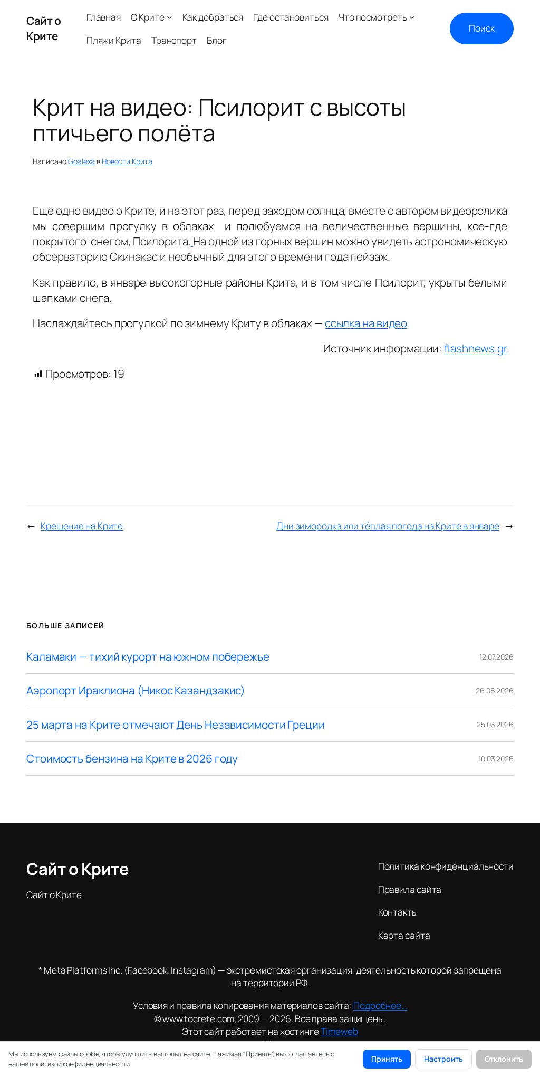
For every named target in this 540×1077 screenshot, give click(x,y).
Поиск (482, 28)
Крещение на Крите (82, 525)
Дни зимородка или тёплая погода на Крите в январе (387, 525)
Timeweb (339, 1031)
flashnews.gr (475, 348)
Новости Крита (127, 161)
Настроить (443, 1059)
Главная (103, 17)
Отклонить (504, 1059)
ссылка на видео (366, 323)
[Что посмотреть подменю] (411, 17)
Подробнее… (380, 1005)
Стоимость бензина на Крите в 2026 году (132, 758)
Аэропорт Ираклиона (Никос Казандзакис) (135, 690)
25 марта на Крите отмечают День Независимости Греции (175, 725)
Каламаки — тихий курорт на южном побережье (147, 657)
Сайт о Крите (43, 28)
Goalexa (81, 161)
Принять (386, 1059)
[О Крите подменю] (169, 17)
